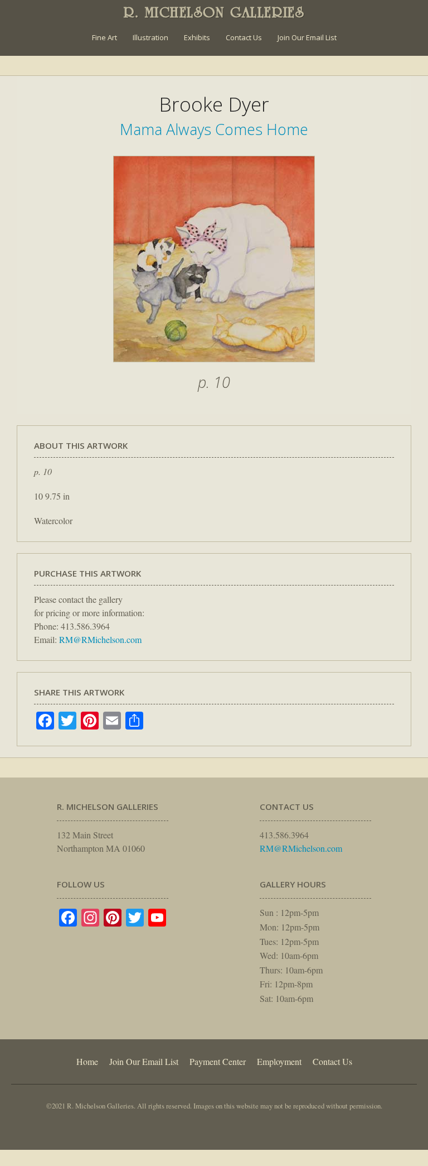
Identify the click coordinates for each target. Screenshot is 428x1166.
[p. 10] (214, 367)
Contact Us (244, 37)
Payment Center (217, 1061)
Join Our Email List (307, 37)
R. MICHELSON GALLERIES (214, 12)
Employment (279, 1061)
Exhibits (197, 37)
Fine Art (104, 37)
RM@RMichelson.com (100, 639)
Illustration (150, 37)
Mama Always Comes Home (214, 129)
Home (87, 1061)
